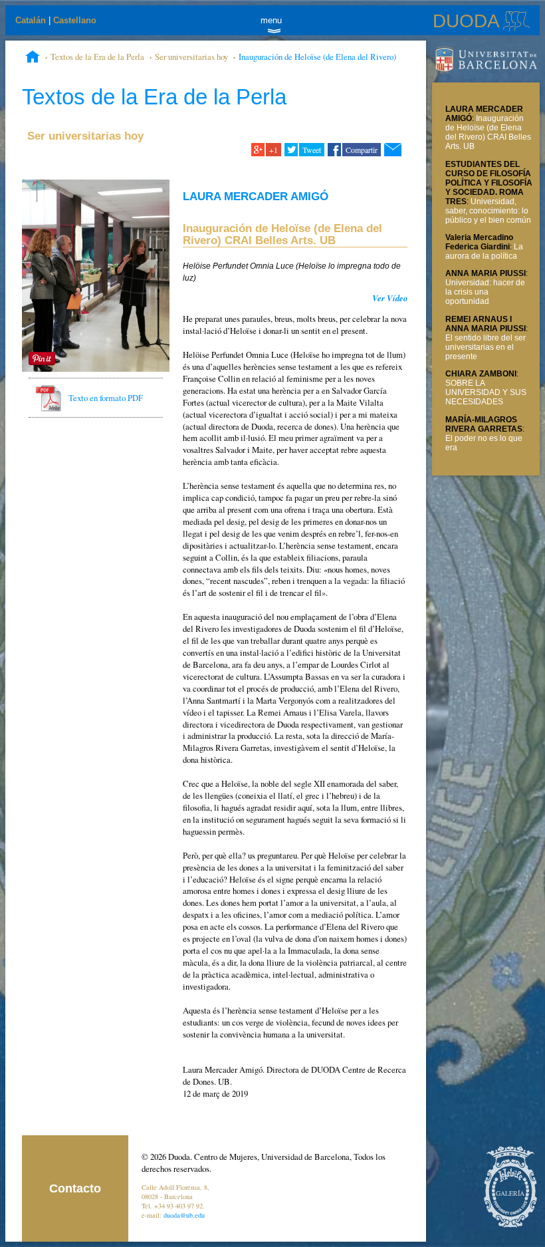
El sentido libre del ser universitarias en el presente (485, 347)
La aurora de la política (484, 251)
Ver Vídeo (389, 298)
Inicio (32, 58)
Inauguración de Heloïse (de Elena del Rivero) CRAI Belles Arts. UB (488, 132)
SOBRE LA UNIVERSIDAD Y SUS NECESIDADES (485, 392)
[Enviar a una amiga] (392, 149)
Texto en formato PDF (105, 398)
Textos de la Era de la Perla (97, 57)
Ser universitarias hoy (191, 57)
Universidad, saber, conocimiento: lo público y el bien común (488, 211)
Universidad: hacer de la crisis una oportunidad (485, 292)
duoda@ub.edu (184, 1215)
